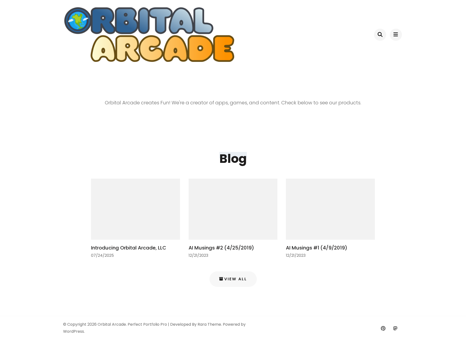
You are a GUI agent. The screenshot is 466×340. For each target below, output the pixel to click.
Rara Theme (209, 324)
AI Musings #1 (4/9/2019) (316, 247)
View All (235, 279)
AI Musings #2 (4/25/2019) (221, 247)
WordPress (73, 331)
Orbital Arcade (112, 324)
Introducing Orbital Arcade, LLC (128, 247)
